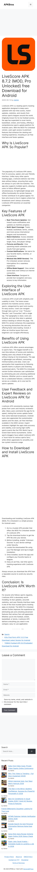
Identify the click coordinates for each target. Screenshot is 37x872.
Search (4, 747)
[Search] (32, 751)
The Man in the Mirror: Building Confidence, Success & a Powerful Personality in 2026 (21, 791)
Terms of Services (18, 863)
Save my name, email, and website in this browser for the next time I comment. (18, 702)
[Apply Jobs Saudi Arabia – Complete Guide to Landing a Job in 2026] (4, 843)
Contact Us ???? (14, 860)
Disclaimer (24, 860)
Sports (6, 634)
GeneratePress (28, 869)
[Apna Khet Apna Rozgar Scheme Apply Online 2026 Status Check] (4, 836)
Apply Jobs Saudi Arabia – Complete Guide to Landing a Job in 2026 (21, 844)
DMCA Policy (28, 857)
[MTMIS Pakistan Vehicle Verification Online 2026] (4, 818)
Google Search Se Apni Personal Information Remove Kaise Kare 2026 (20, 826)
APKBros (9, 4)
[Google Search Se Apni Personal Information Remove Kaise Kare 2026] (4, 826)
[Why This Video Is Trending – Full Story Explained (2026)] (4, 775)
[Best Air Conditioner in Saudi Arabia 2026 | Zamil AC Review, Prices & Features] (4, 801)
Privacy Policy (9, 857)
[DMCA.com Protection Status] (18, 866)
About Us (19, 857)
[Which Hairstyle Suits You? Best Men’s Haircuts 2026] (4, 783)
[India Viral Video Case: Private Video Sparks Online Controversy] (4, 768)
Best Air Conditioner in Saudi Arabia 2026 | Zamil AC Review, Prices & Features (20, 801)
